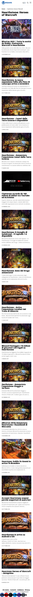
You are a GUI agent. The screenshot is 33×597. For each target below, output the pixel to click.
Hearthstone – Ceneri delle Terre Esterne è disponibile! (15, 119)
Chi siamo (5, 590)
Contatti (13, 590)
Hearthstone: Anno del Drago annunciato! (16, 271)
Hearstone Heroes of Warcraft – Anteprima (16, 572)
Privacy (27, 590)
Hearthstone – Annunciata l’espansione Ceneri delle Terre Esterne (16, 157)
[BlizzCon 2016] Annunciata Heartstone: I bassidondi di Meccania (14, 425)
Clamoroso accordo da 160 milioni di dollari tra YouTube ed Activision (16, 195)
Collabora (20, 590)
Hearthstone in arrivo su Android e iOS (13, 535)
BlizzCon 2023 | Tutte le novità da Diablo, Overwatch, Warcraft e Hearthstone (16, 43)
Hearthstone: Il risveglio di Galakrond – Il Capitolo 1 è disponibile (14, 234)
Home (3, 9)
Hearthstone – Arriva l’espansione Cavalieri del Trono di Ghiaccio (14, 309)
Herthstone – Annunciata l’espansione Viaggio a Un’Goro (14, 386)
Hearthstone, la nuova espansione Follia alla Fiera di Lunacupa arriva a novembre (16, 82)
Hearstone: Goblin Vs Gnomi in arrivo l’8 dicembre (16, 462)
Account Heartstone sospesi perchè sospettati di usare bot (16, 499)
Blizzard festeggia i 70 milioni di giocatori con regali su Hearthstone (16, 348)
